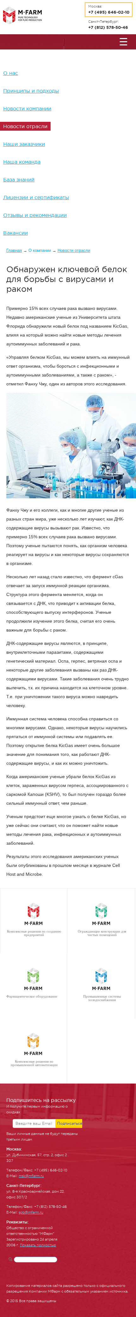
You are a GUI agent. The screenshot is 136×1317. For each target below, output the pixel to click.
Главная (14, 250)
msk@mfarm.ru (31, 1176)
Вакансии (15, 233)
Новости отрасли (25, 126)
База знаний (18, 179)
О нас (10, 73)
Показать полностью (38, 1245)
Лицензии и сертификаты (36, 197)
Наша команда (21, 162)
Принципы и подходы (31, 91)
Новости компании (27, 108)
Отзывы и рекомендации (35, 215)
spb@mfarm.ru (31, 1212)
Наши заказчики (24, 144)
